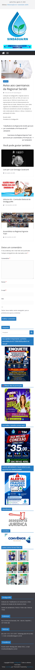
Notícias (6, 81)
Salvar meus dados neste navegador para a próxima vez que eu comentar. (15, 311)
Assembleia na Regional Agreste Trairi (15, 232)
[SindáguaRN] (3, 53)
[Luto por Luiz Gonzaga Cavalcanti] (17, 151)
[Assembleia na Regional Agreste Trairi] (17, 213)
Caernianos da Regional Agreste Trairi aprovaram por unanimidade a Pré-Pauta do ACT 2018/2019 (17, 137)
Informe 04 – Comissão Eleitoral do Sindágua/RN (16, 200)
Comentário (5, 258)
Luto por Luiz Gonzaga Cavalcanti (16, 169)
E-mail (3, 290)
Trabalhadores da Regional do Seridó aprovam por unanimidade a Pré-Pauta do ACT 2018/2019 (18, 128)
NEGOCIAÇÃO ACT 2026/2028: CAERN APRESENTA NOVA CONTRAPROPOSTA (18, 5)
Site (2, 299)
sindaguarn (18, 92)
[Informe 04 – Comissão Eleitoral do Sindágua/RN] (17, 180)
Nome (3, 282)
